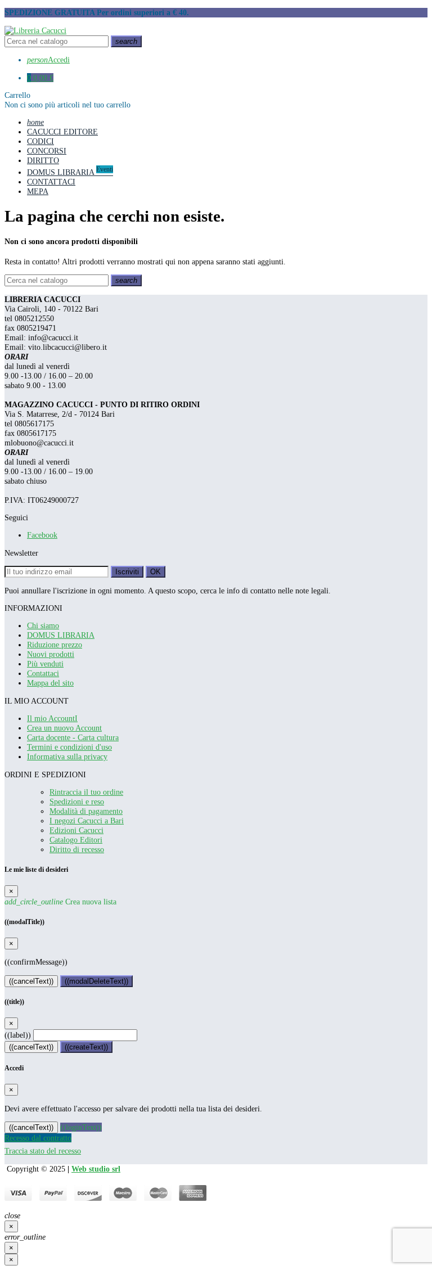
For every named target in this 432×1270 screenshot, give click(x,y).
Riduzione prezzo (54, 644)
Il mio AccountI (52, 718)
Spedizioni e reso (77, 801)
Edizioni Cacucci (77, 830)
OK (155, 572)
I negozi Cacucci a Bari (87, 820)
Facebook (42, 534)
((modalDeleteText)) (96, 981)
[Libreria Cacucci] (35, 30)
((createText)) (86, 1047)
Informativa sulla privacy (67, 756)
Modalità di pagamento (86, 811)
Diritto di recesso (77, 849)
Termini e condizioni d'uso (69, 746)
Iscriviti (127, 572)
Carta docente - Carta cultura (73, 737)
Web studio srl (95, 1168)
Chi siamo (43, 625)
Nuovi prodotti (50, 654)
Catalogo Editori (76, 839)
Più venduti (45, 663)
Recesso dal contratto (37, 1137)
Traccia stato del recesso (42, 1150)
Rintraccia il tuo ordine (86, 791)
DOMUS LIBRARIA (60, 635)
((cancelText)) (31, 981)
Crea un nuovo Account (64, 727)
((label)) (17, 1034)
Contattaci (43, 673)
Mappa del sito (50, 682)
